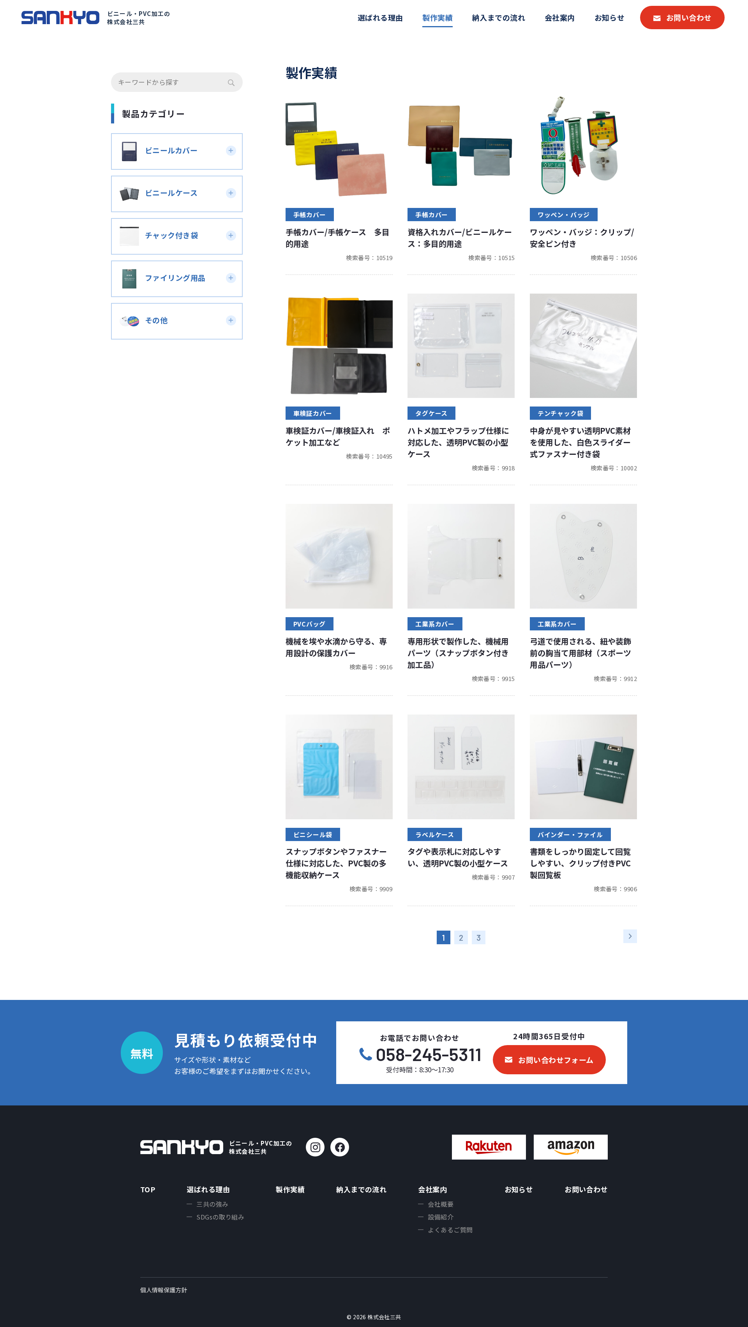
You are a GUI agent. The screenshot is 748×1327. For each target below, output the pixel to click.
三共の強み (212, 1204)
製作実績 (437, 17)
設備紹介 (440, 1216)
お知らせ (610, 17)
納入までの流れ (498, 17)
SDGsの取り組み (220, 1216)
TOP (147, 1189)
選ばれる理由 (380, 17)
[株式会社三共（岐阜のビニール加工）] (60, 17)
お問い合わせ (689, 17)
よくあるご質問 (450, 1229)
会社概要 (440, 1204)
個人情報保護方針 (163, 1290)
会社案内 (560, 17)
